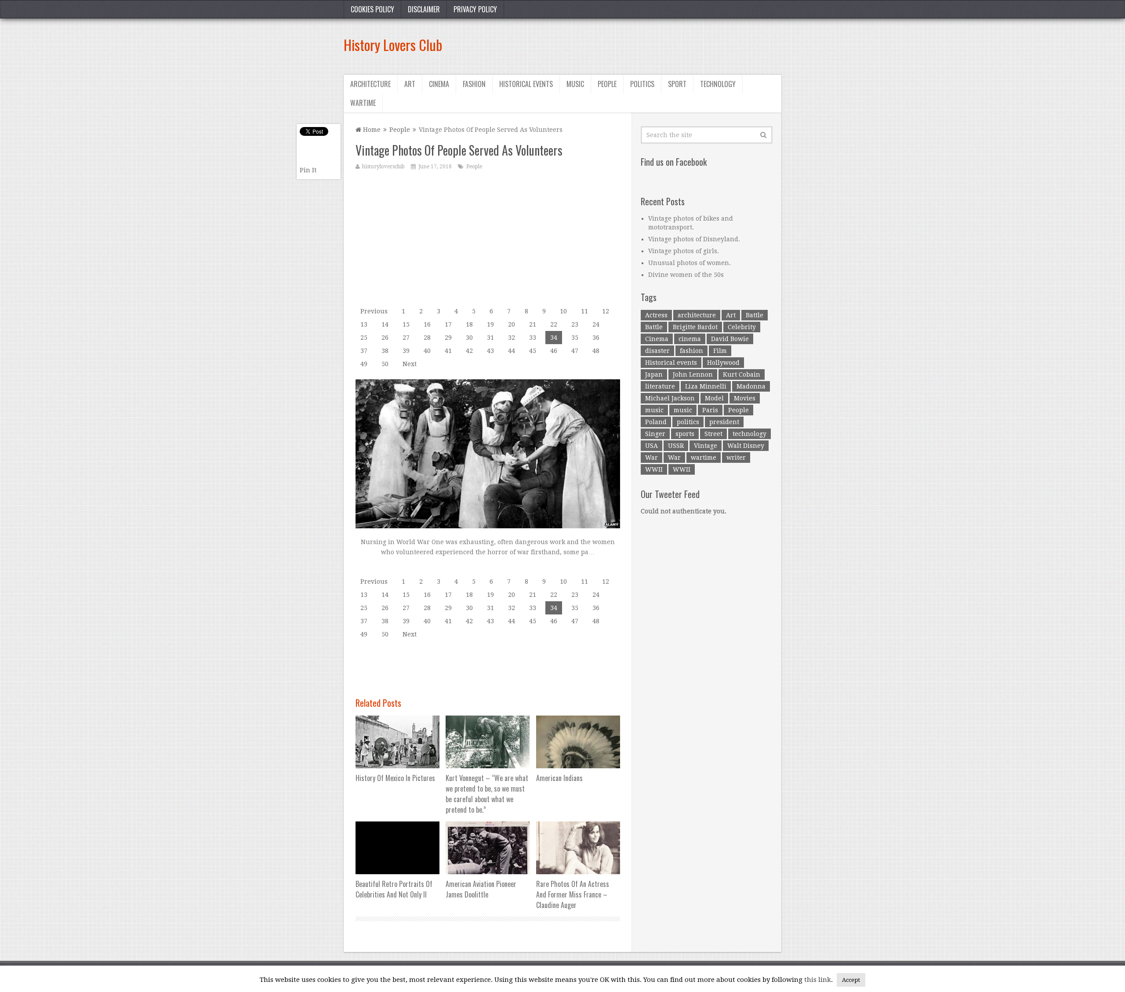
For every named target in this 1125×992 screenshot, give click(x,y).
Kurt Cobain (741, 374)
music (654, 410)
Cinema (439, 84)
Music (575, 84)
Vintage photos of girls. (683, 250)
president (724, 421)
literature (660, 386)
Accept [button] (851, 980)
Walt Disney (745, 445)
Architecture (370, 84)
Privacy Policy (475, 9)
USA (651, 445)
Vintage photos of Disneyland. (694, 239)
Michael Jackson (670, 398)
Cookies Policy (372, 9)
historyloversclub (383, 167)
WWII (654, 469)
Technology (718, 84)
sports (684, 433)
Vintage (705, 445)
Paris (710, 410)
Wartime (363, 103)
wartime (703, 457)
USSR (676, 445)
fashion (691, 350)
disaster (657, 350)
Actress (656, 315)
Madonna (751, 386)
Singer (655, 433)
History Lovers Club (393, 44)
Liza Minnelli (705, 386)
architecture (697, 315)
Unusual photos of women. (689, 262)
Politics (642, 84)
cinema (690, 338)
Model (714, 398)
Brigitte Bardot (695, 327)
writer (736, 457)
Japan (654, 374)
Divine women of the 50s (686, 274)
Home (371, 129)
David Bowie (730, 338)
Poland (656, 421)
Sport (677, 84)
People (607, 84)
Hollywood (723, 362)
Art (409, 84)
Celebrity (742, 327)
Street (713, 433)
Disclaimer (424, 9)
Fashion (474, 84)
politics (688, 421)
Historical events (526, 84)
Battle (754, 315)
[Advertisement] (621, 45)
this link (817, 980)
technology (749, 433)
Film (720, 350)
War (651, 457)
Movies (744, 398)
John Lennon (693, 374)
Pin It (308, 170)
